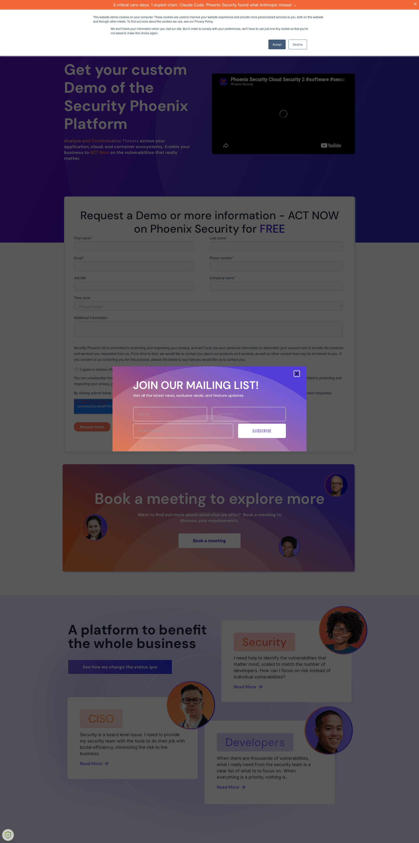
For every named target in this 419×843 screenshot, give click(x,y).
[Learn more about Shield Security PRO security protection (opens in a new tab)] (8, 835)
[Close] (415, 4)
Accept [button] (277, 44)
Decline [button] (298, 44)
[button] (296, 373)
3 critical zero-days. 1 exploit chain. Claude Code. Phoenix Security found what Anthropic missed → (205, 4)
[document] (209, 421)
